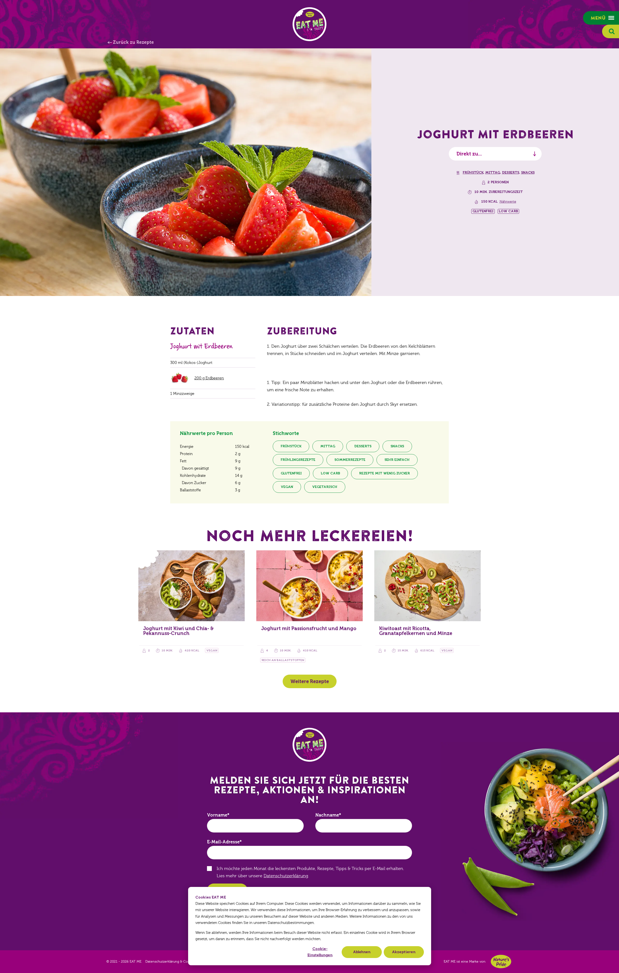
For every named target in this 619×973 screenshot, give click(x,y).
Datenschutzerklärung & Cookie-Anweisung (179, 962)
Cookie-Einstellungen (319, 952)
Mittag (492, 172)
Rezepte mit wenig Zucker (384, 473)
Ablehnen (361, 952)
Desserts (510, 172)
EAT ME (309, 24)
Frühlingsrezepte (298, 460)
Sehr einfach (397, 460)
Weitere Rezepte (309, 681)
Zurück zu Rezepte (133, 42)
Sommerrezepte (349, 460)
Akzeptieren (403, 952)
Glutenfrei (291, 473)
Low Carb (330, 473)
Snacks (528, 172)
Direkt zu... (469, 154)
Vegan (287, 487)
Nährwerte (508, 202)
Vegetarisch (324, 487)
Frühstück (473, 172)
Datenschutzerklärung (286, 875)
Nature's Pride (501, 961)
